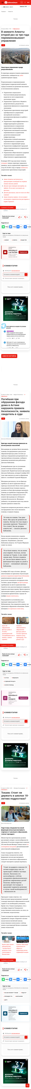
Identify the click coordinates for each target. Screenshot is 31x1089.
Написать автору (25, 45)
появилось (24, 167)
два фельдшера (22, 582)
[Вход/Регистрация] (24, 2)
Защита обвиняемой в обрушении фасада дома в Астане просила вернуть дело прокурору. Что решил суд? (21, 632)
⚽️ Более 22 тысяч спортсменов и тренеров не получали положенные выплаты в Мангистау (16, 344)
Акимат (7, 240)
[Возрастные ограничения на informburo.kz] (21, 2)
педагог (24, 992)
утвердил (4, 163)
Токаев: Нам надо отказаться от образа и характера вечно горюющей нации (22, 948)
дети (6, 1000)
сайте (21, 75)
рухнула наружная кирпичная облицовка (15, 576)
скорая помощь (9, 685)
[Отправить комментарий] (26, 274)
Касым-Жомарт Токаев (11, 992)
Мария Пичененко (18, 394)
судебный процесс (10, 681)
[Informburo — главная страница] (11, 2)
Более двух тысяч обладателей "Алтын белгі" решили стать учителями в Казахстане (8, 949)
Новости (10, 11)
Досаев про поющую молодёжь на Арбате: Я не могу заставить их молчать (15, 188)
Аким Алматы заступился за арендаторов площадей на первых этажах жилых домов (15, 181)
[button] (25, 6)
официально (16, 28)
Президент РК (8, 996)
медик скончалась (12, 596)
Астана (7, 677)
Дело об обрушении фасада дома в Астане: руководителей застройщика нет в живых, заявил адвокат (8, 632)
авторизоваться (16, 270)
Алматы (15, 240)
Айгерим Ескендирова (19, 788)
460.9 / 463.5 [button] (8, 7)
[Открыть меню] (3, 2)
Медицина (15, 677)
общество (24, 240)
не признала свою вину (16, 609)
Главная (3, 11)
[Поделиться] (27, 1085)
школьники (19, 996)
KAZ (28, 2)
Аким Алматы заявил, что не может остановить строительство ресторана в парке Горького (16, 199)
